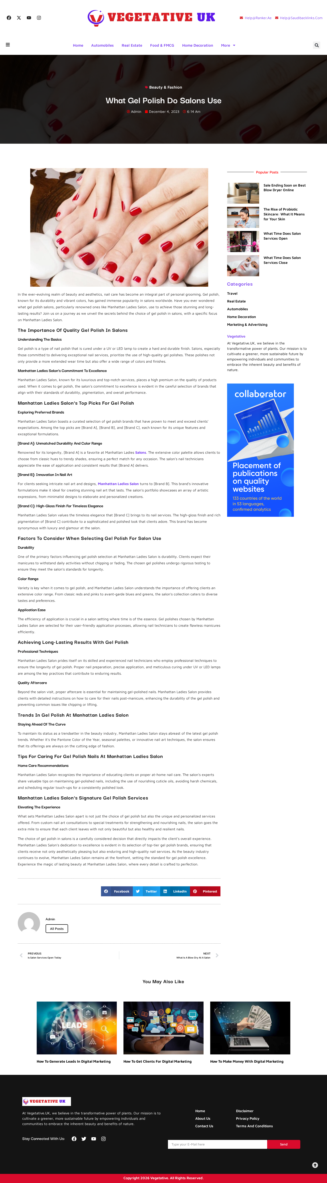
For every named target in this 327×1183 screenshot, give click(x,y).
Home (78, 45)
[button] (316, 45)
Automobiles (102, 45)
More (225, 45)
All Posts (57, 928)
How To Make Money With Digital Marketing (246, 1061)
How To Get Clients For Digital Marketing (157, 1061)
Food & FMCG (162, 45)
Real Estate (132, 45)
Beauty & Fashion (165, 87)
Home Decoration (197, 45)
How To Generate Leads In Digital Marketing (74, 1061)
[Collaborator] (260, 515)
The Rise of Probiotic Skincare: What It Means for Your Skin (284, 214)
